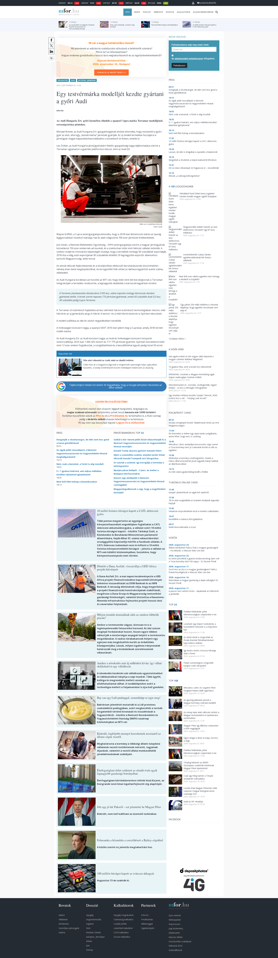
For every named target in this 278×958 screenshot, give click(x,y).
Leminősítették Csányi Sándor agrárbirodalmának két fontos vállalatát (197, 257)
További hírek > (177, 338)
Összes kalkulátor (122, 936)
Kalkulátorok (183, 12)
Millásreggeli (147, 923)
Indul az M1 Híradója (193, 801)
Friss (128, 12)
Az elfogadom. (193, 58)
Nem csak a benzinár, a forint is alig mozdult (80, 464)
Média (89, 941)
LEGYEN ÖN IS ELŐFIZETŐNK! (111, 401)
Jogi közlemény (176, 928)
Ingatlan (90, 923)
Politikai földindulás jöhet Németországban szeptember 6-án (200, 613)
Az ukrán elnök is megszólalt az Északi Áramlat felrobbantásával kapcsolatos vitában (199, 640)
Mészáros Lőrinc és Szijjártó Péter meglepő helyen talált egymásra (200, 689)
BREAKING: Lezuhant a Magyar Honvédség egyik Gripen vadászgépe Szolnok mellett (191, 376)
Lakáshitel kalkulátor (123, 928)
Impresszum (174, 924)
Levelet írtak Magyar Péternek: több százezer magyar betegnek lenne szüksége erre (200, 791)
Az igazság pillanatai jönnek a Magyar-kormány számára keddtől (200, 701)
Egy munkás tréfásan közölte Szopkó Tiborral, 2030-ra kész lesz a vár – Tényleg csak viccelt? (193, 397)
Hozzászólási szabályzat (180, 941)
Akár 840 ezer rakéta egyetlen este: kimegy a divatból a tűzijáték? (199, 278)
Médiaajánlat (175, 919)
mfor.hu (145, 915)
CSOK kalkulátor (121, 932)
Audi (73, 80)
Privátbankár (147, 919)
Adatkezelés (174, 932)
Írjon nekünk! (175, 915)
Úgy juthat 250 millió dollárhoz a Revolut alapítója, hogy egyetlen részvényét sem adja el (199, 307)
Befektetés (64, 923)
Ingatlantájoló (147, 928)
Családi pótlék (120, 923)
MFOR (68, 12)
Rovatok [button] (170, 12)
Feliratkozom (179, 65)
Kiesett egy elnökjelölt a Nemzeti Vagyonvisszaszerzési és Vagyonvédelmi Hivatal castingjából (139, 481)
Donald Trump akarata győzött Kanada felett (138, 450)
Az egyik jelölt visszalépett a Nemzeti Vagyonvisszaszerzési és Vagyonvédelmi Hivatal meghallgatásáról (81, 453)
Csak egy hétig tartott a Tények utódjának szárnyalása (198, 777)
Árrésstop (158, 12)
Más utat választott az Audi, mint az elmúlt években (108, 360)
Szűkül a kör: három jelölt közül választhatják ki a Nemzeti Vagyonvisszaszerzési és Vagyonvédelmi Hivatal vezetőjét (140, 443)
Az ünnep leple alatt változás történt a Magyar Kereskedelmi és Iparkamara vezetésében (201, 715)
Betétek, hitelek (93, 932)
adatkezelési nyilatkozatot (189, 58)
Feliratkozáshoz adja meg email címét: (190, 44)
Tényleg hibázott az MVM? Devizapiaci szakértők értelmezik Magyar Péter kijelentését (199, 765)
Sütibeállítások (175, 950)
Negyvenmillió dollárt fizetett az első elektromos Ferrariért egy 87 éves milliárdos (200, 230)
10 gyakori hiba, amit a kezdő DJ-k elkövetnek (190, 366)
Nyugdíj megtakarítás (124, 915)
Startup (89, 949)
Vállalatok (63, 80)
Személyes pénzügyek (69, 928)
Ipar (88, 945)
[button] (193, 3)
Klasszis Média (175, 937)
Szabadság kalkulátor (123, 919)
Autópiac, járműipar (87, 80)
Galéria (62, 932)
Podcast (147, 12)
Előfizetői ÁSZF (176, 945)
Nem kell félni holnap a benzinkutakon (76, 481)
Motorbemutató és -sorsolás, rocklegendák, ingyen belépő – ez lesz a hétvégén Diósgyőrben (193, 386)
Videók (137, 12)
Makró (62, 915)
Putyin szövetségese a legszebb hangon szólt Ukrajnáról (198, 664)
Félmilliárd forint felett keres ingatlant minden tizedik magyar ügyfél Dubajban (198, 195)
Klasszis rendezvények (203, 12)
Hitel (88, 928)
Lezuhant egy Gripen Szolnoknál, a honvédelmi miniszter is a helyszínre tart (200, 627)
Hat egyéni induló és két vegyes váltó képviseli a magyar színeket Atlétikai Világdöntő (191, 358)
